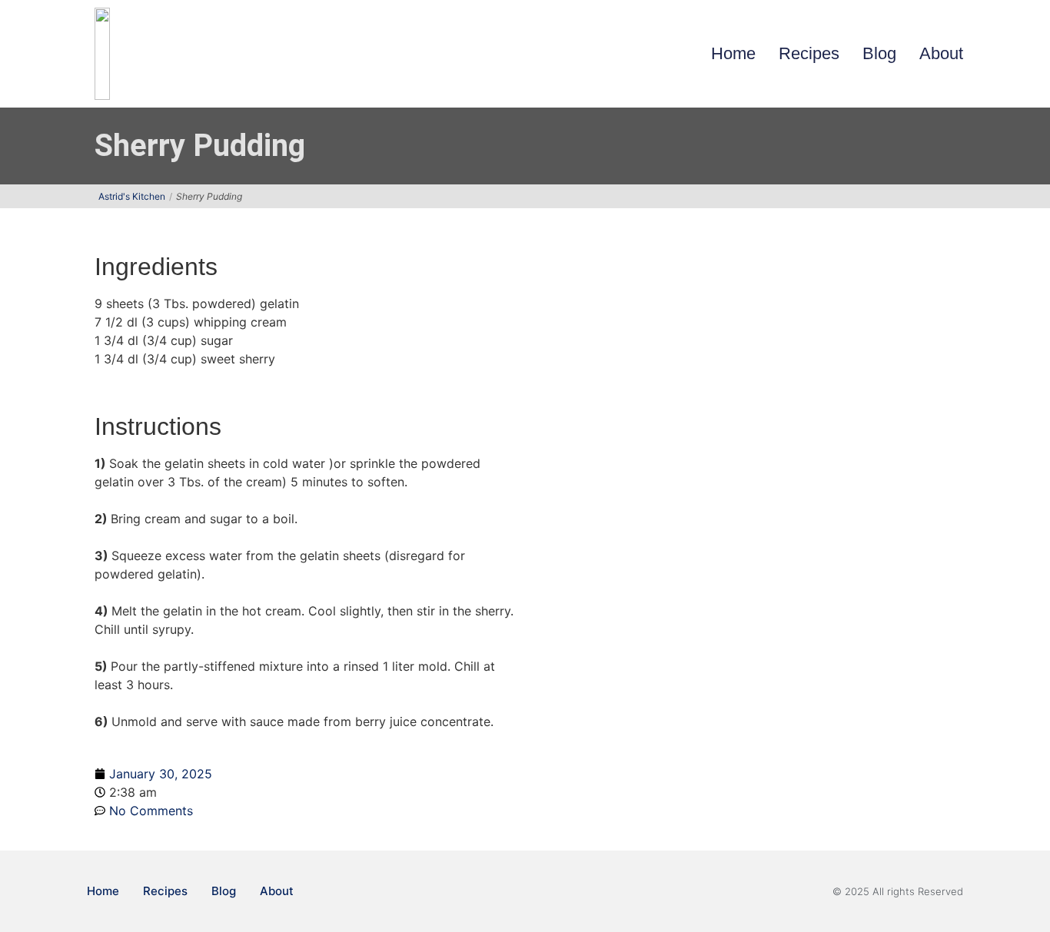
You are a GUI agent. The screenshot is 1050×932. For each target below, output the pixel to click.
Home (733, 53)
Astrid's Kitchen (131, 196)
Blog (879, 53)
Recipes (809, 53)
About (941, 53)
